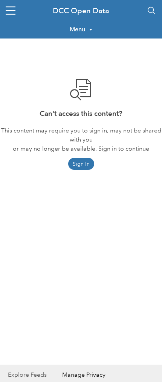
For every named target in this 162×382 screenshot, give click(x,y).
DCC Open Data (81, 10)
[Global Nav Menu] (10, 10)
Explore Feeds (27, 374)
